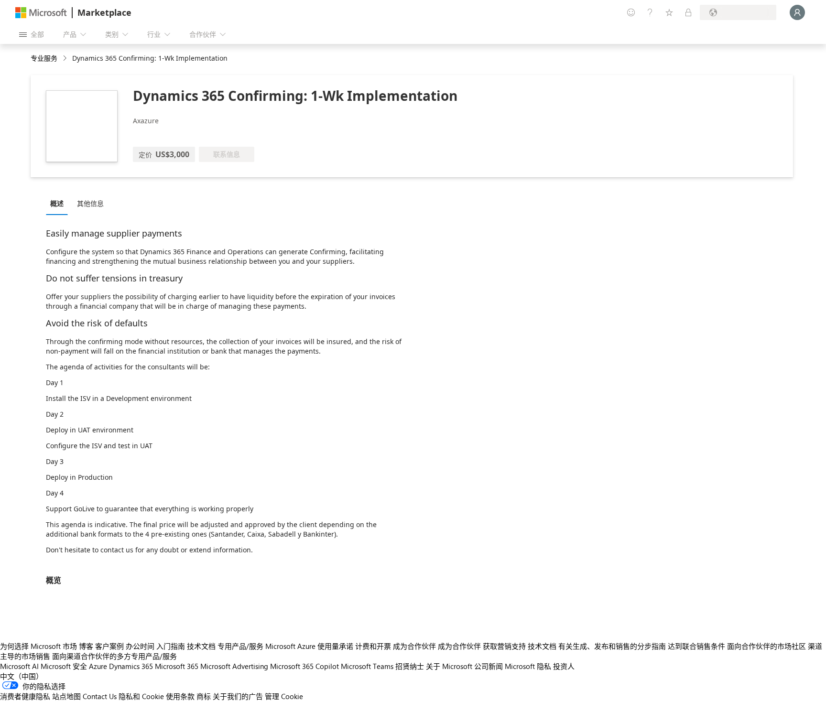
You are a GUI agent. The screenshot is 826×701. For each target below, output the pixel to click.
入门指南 (170, 646)
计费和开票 (373, 646)
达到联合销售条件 (696, 646)
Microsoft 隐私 (528, 666)
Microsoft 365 (176, 666)
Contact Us (100, 696)
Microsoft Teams (367, 666)
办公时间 (140, 646)
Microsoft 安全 (64, 666)
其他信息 (90, 203)
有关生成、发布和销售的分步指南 (612, 646)
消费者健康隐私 (25, 696)
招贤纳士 (409, 666)
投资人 (564, 666)
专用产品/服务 (240, 646)
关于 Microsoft (449, 666)
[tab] (59, 203)
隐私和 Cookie (141, 696)
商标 (203, 696)
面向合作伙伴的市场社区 (766, 646)
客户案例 (109, 646)
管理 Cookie (284, 696)
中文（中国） (21, 676)
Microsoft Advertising (234, 666)
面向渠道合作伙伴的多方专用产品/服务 (114, 656)
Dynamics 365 (131, 666)
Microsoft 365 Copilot (304, 666)
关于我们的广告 (238, 696)
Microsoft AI (19, 666)
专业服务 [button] (44, 58)
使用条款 (180, 696)
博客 (86, 646)
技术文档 (201, 646)
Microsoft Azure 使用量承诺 (309, 646)
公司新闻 (488, 666)
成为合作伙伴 (414, 646)
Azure (98, 666)
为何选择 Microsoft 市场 (38, 646)
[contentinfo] (65, 58)
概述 (57, 203)
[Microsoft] (41, 12)
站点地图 (66, 696)
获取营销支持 (504, 646)
